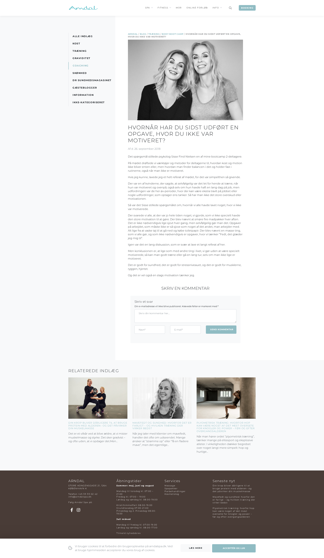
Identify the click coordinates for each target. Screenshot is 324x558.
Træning (154, 34)
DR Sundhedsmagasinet (92, 80)
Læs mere (195, 548)
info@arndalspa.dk (79, 496)
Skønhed (80, 73)
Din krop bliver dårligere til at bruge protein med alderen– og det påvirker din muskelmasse (97, 425)
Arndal (133, 34)
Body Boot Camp (172, 34)
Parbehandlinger (175, 491)
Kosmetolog (172, 494)
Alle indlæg (83, 36)
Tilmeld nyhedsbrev (128, 533)
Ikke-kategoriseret (89, 102)
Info (215, 7)
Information (83, 94)
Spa (147, 7)
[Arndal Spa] (83, 8)
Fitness (163, 7)
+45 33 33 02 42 (88, 494)
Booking (247, 8)
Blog (143, 34)
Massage (170, 485)
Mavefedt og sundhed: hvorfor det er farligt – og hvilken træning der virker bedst (162, 425)
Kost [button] (76, 43)
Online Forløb (197, 7)
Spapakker (171, 488)
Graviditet (81, 58)
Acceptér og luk (234, 548)
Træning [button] (80, 50)
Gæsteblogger (85, 87)
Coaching (81, 65)
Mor (179, 7)
